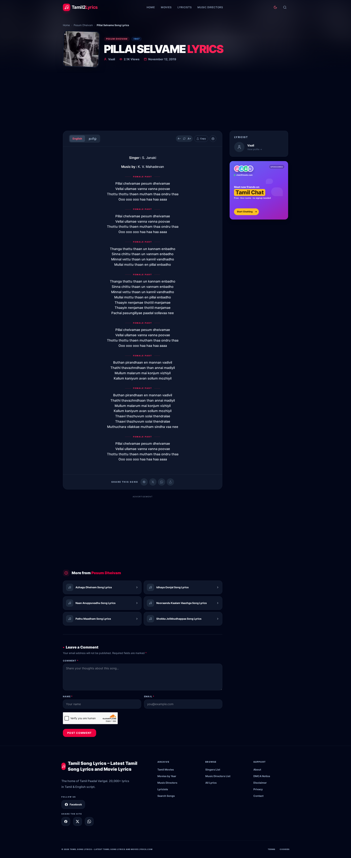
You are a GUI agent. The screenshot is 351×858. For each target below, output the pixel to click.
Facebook (76, 804)
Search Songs (166, 795)
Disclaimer (260, 782)
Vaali (111, 59)
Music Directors (210, 7)
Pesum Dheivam (83, 25)
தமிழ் (93, 138)
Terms (271, 849)
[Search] (285, 7)
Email (149, 696)
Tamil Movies (165, 769)
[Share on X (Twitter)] (152, 482)
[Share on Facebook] (144, 482)
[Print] (213, 138)
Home (151, 7)
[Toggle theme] (275, 7)
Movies (166, 7)
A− (179, 138)
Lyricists (185, 7)
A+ (189, 138)
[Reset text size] (184, 138)
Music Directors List (217, 776)
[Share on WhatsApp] (161, 482)
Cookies (285, 849)
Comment (70, 660)
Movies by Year (166, 776)
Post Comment (79, 732)
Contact (258, 795)
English (77, 138)
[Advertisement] (175, 100)
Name (68, 696)
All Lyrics (211, 782)
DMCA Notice (261, 776)
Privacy (258, 789)
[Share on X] (77, 821)
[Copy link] (170, 482)
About (257, 769)
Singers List (212, 769)
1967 (136, 38)
